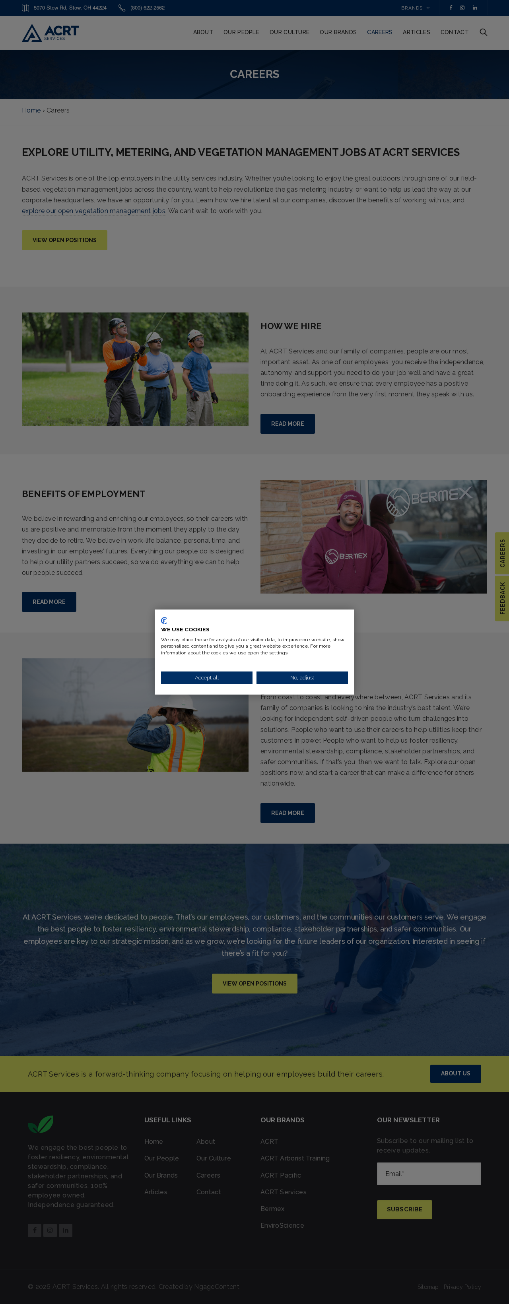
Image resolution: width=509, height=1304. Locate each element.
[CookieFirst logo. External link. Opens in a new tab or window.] (164, 620)
